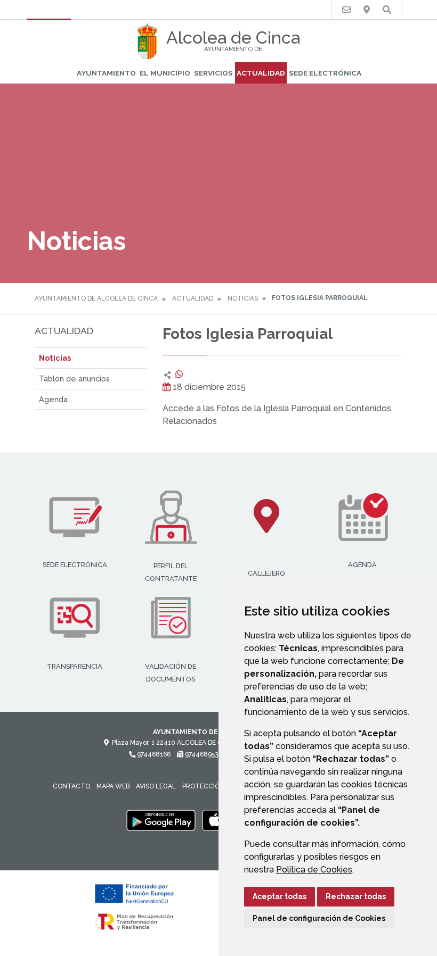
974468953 (200, 754)
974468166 (153, 754)
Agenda (53, 399)
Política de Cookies (314, 869)
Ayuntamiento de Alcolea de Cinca (96, 298)
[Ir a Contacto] (346, 10)
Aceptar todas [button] (279, 896)
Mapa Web (113, 786)
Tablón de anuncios (74, 378)
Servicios (213, 73)
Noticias (243, 298)
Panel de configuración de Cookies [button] (319, 918)
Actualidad (261, 73)
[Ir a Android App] (161, 820)
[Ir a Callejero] (366, 10)
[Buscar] (387, 10)
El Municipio (165, 73)
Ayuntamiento (106, 73)
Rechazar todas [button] (356, 896)
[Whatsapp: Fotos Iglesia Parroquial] (179, 374)
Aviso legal (156, 786)
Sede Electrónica (325, 73)
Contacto (71, 786)
